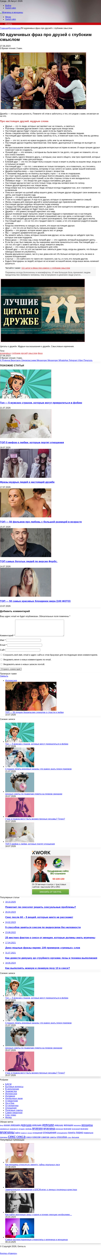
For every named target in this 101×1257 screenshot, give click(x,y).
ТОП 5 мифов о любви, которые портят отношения (32, 442)
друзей (24, 353)
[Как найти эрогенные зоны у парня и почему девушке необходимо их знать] (19, 1212)
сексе (29, 1137)
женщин (68, 1125)
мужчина (49, 1128)
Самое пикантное (13, 1113)
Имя (3, 640)
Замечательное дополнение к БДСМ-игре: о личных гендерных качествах (41, 1189)
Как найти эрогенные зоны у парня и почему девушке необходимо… (38, 1214)
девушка (26, 1124)
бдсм (1, 1125)
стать (69, 1137)
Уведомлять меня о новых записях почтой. (24, 664)
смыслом (32, 353)
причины (3, 1137)
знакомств (14, 1129)
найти (17, 1133)
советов (45, 1137)
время (7, 1125)
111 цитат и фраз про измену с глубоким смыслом (45, 268)
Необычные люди (14, 1098)
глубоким (15, 353)
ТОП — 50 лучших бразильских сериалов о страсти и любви (34, 712)
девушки (48, 1125)
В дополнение (12, 1089)
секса (21, 1137)
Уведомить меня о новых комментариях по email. (27, 659)
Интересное (15, 28)
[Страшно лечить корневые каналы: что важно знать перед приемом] (19, 766)
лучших (21, 1129)
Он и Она (9, 1103)
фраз (40, 353)
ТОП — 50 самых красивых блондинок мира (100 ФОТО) (35, 601)
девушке (37, 1125)
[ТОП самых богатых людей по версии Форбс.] (25, 556)
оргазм (29, 1133)
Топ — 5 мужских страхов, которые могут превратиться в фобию (41, 402)
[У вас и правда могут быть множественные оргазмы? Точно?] (19, 816)
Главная (4, 28)
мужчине (67, 1129)
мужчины (7, 1132)
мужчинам (59, 1129)
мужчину (84, 1129)
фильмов (75, 1137)
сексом (36, 1137)
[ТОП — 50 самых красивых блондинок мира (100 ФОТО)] (25, 596)
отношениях (62, 1133)
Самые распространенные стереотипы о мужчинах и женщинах (36, 1239)
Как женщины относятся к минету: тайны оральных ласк (32, 1164)
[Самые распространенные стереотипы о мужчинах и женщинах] (19, 1237)
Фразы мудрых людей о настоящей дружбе (27, 482)
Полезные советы (14, 1110)
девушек (15, 1125)
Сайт (2, 650)
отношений (37, 1133)
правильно (88, 1133)
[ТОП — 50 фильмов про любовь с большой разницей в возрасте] (25, 517)
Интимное (10, 1096)
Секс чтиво (10, 1115)
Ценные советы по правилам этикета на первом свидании (33, 794)
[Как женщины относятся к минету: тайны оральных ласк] (19, 1162)
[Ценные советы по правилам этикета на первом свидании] (19, 791)
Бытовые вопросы (14, 1086)
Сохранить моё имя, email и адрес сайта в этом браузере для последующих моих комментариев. (50, 655)
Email (3, 645)
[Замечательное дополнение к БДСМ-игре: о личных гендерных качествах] (19, 1187)
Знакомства (11, 1091)
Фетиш (8, 1117)
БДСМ (8, 1084)
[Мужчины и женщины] (11, 12)
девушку (58, 1125)
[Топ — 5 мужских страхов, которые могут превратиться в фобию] (25, 398)
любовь (28, 1129)
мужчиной (76, 1129)
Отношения (11, 1108)
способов (62, 1137)
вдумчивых (5, 353)
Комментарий (7, 635)
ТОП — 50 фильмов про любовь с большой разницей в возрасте (41, 521)
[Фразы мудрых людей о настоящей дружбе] (25, 477)
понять (71, 1132)
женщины (87, 1124)
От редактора (11, 1105)
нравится (24, 1133)
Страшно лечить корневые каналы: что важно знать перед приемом (38, 769)
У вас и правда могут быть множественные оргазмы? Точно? (35, 819)
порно (79, 1132)
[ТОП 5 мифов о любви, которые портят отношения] (25, 437)
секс (12, 1136)
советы (53, 1137)
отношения (49, 1132)
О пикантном (11, 1101)
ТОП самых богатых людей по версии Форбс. (28, 561)
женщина (77, 1125)
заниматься (4, 1129)
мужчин (37, 1128)
